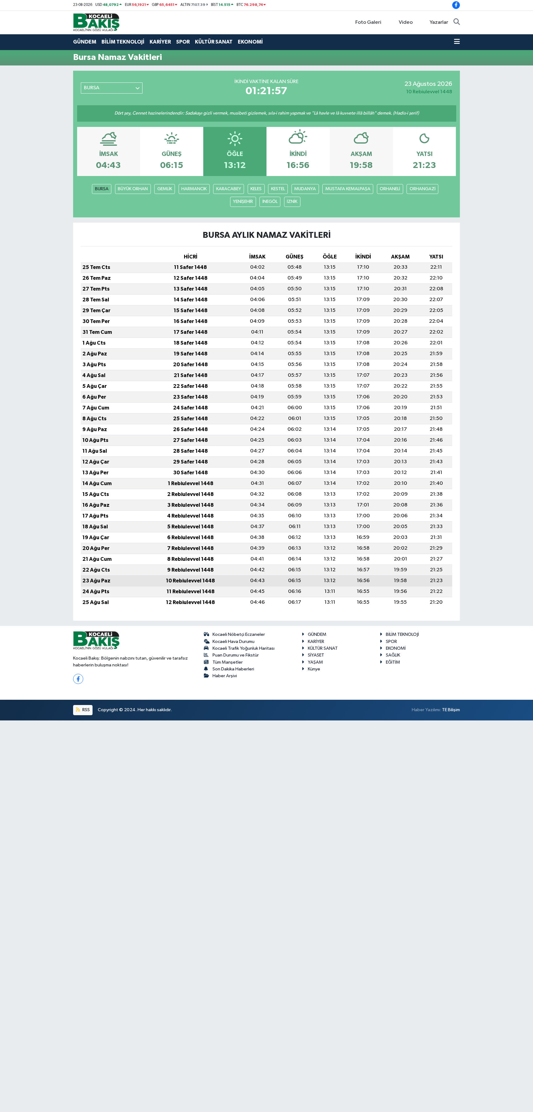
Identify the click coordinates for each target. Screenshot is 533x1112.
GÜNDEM (84, 41)
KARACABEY (228, 189)
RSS (85, 709)
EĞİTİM (393, 662)
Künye (314, 669)
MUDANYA (305, 189)
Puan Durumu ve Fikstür (236, 655)
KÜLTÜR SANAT (214, 41)
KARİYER (160, 41)
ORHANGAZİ (423, 189)
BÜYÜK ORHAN (133, 189)
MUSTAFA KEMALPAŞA (347, 189)
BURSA (102, 189)
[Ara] (456, 23)
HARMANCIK (194, 189)
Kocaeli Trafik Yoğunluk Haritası (244, 648)
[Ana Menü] (457, 42)
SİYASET (316, 655)
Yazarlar (439, 22)
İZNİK (292, 201)
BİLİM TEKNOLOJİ (122, 41)
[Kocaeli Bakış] (96, 22)
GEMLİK (164, 189)
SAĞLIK (393, 655)
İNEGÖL (270, 201)
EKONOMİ (250, 41)
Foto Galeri (368, 22)
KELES (256, 189)
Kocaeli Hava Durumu (233, 641)
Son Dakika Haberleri (233, 669)
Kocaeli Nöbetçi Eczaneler (239, 634)
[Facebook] (78, 679)
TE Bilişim (451, 709)
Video (406, 22)
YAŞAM (315, 662)
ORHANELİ (390, 189)
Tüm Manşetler (228, 662)
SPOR (183, 41)
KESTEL (278, 189)
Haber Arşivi (225, 675)
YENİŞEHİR (243, 201)
